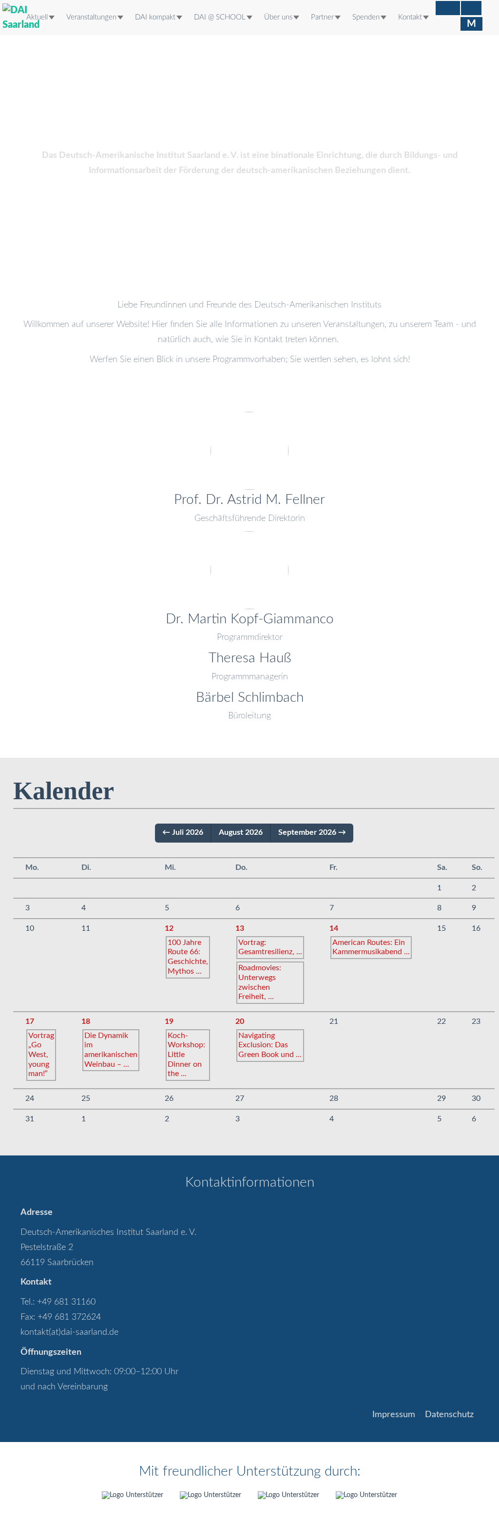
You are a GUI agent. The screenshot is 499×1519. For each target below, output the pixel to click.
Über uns (278, 17)
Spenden (366, 17)
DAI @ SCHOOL (220, 17)
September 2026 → (312, 832)
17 (29, 1021)
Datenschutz (449, 1414)
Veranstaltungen (91, 17)
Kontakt (410, 17)
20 (239, 1021)
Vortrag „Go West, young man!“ (41, 1055)
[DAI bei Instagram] (471, 8)
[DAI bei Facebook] (448, 8)
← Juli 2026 (182, 832)
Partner (322, 17)
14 (333, 928)
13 (239, 928)
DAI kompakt (155, 17)
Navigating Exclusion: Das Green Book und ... (270, 1045)
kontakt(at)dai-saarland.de (69, 1332)
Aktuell (37, 17)
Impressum (393, 1414)
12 (169, 928)
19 (169, 1021)
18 (85, 1021)
